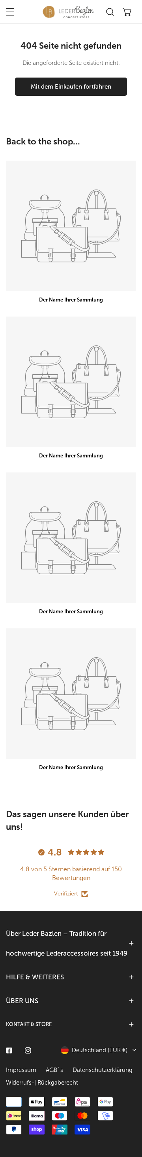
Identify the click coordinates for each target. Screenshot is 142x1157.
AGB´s (54, 1070)
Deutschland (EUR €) (99, 1050)
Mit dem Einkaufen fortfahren (71, 86)
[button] (127, 12)
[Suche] (110, 12)
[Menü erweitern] (10, 12)
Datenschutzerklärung (103, 1070)
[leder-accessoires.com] (68, 12)
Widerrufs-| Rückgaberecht (42, 1082)
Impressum (21, 1070)
